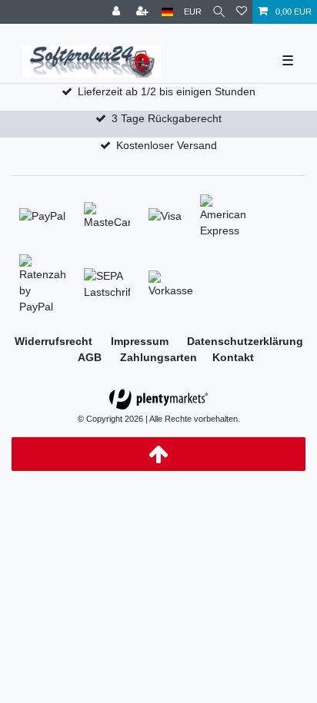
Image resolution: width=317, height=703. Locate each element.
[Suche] (219, 12)
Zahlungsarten (158, 357)
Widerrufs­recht (55, 341)
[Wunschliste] (241, 12)
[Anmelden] (117, 12)
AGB (91, 357)
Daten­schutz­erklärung (245, 341)
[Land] (167, 12)
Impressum (141, 341)
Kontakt (233, 357)
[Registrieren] (144, 12)
